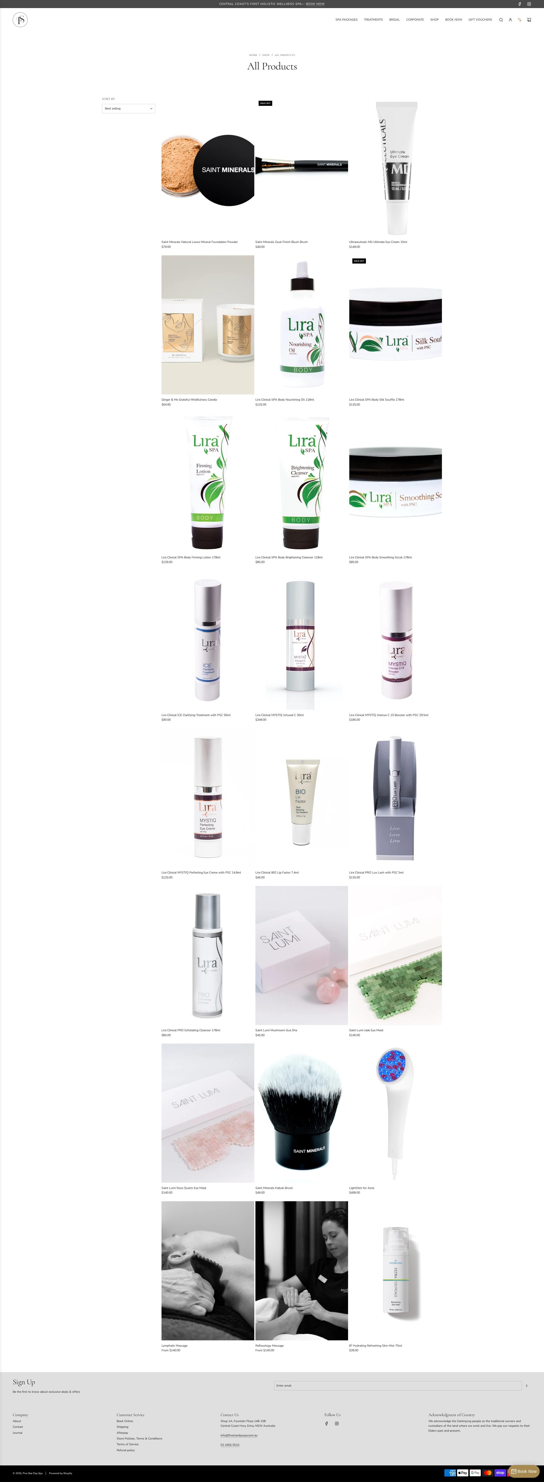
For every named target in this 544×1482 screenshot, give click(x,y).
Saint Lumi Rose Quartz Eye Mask (184, 1188)
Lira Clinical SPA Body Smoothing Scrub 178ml (380, 557)
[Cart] (529, 19)
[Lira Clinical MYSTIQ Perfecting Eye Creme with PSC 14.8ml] (208, 797)
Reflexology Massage (269, 1346)
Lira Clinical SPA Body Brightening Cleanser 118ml (289, 557)
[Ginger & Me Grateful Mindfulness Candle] (208, 324)
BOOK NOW (315, 4)
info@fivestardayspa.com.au (239, 1435)
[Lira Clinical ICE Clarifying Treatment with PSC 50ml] (208, 640)
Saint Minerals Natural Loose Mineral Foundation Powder (200, 242)
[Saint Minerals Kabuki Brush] (301, 1113)
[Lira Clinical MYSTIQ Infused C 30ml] (301, 640)
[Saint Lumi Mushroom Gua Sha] (301, 955)
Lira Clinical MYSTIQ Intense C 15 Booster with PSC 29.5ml (388, 715)
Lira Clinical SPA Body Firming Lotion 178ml (191, 557)
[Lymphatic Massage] (208, 1270)
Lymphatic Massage (174, 1346)
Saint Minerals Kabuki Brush (274, 1188)
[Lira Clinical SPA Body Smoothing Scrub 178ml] (395, 482)
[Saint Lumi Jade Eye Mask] (395, 955)
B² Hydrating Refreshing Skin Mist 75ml (375, 1346)
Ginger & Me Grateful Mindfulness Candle (189, 400)
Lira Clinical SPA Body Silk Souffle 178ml (376, 400)
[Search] (501, 19)
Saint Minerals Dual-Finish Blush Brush (281, 242)
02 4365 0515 (230, 1445)
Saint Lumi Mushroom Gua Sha (276, 1030)
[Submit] (526, 1385)
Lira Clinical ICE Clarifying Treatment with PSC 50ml (196, 715)
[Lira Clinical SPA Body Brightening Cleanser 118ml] (301, 482)
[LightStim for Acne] (395, 1113)
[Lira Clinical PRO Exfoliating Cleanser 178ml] (208, 955)
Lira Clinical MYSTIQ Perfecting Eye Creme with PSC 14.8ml (201, 873)
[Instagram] (529, 4)
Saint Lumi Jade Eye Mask (366, 1030)
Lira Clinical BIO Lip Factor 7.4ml (277, 873)
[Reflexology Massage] (301, 1270)
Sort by (108, 99)
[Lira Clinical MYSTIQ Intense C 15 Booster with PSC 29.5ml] (395, 640)
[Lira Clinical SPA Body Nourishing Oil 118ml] (301, 324)
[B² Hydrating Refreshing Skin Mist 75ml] (395, 1270)
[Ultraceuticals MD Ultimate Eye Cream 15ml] (395, 167)
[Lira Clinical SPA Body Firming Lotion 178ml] (208, 482)
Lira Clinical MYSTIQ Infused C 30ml (279, 715)
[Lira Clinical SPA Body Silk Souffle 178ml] (395, 324)
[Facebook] (519, 4)
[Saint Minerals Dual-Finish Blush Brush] (301, 167)
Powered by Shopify (60, 1473)
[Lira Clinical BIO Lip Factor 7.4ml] (301, 797)
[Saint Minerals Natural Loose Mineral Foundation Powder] (208, 167)
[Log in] (510, 19)
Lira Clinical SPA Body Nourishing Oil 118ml (284, 400)
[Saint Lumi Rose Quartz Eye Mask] (208, 1113)
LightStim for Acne (361, 1188)
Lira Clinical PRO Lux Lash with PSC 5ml (376, 873)
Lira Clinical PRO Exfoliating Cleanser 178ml (191, 1030)
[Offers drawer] (519, 19)
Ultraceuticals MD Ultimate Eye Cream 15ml (378, 242)
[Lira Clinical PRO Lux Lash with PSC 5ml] (395, 797)
